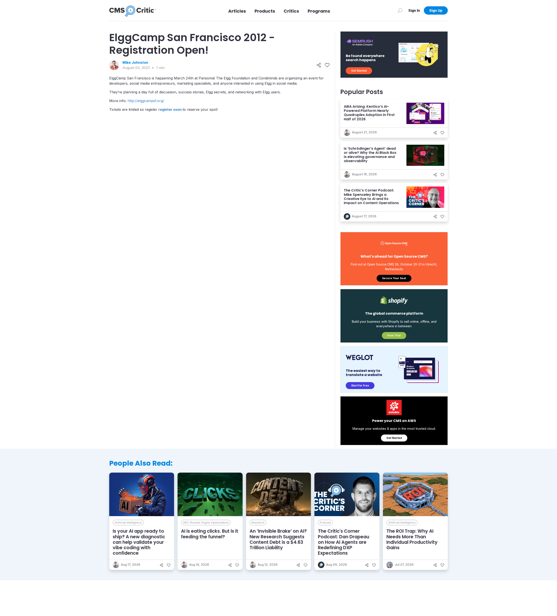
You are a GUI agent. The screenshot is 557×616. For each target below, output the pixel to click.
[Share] (319, 65)
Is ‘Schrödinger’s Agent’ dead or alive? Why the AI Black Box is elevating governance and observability (370, 155)
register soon (170, 109)
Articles (237, 11)
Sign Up (435, 10)
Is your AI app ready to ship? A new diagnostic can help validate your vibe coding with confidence (139, 542)
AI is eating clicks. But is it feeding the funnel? (209, 534)
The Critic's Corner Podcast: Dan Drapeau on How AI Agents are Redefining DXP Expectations (343, 542)
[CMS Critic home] (132, 10)
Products (265, 11)
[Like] (327, 65)
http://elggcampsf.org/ (146, 101)
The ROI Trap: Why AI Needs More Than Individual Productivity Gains (412, 539)
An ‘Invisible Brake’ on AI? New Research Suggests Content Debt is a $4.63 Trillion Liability (278, 539)
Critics (291, 11)
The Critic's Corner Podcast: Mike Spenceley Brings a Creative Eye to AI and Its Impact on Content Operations (371, 196)
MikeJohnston (135, 62)
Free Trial (394, 335)
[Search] (400, 10)
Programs (319, 11)
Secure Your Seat (394, 278)
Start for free (360, 385)
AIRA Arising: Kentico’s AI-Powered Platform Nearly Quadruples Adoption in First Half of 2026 (369, 113)
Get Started (359, 70)
